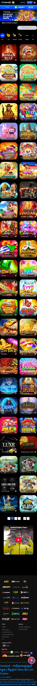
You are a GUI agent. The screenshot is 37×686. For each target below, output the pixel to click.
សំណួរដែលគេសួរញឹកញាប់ (24, 627)
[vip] (32, 660)
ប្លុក (3, 639)
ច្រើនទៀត (30, 7)
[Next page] (28, 518)
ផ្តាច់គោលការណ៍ (5, 637)
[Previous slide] (1, 15)
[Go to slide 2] (12, 19)
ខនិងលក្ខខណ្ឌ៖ (5, 629)
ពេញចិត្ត (8, 50)
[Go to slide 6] (22, 19)
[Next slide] (35, 15)
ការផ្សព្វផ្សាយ (21, 7)
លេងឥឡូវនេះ (9, 54)
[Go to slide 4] (17, 19)
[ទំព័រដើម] (6, 2)
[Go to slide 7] (24, 19)
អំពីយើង (4, 627)
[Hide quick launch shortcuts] (28, 655)
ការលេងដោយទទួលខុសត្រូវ (8, 634)
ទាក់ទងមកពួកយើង (23, 629)
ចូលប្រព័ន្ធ (23, 2)
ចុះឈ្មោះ (30, 2)
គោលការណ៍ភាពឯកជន (7, 632)
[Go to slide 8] (26, 19)
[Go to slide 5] (19, 19)
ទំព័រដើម (7, 7)
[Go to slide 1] (10, 19)
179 (25, 518)
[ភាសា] (34, 2)
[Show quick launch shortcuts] (31, 653)
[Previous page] (8, 518)
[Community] (13, 2)
